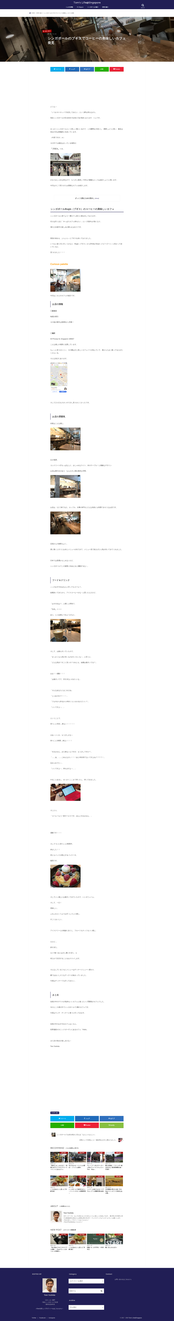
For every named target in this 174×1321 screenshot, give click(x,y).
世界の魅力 (105, 7)
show (97, 198)
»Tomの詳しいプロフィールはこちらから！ (76, 1220)
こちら (127, 1279)
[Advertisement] (87, 88)
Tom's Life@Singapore (87, 2)
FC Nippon (80, 7)
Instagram (52, 1318)
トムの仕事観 (69, 7)
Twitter (34, 1318)
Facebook (42, 1318)
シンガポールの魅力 (92, 7)
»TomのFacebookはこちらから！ (73, 1222)
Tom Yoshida (69, 1213)
